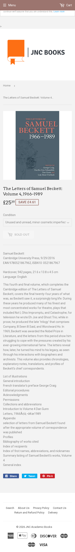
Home (6, 85)
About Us (23, 508)
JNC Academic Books (39, 526)
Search (10, 508)
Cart (69, 5)
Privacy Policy (41, 508)
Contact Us (59, 508)
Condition (9, 215)
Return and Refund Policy (29, 512)
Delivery (53, 512)
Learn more (59, 11)
